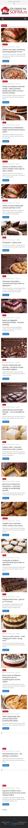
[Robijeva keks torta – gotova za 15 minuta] (14, 585)
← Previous (4, 810)
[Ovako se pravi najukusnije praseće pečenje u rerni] (14, 191)
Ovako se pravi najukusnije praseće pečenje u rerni (12, 206)
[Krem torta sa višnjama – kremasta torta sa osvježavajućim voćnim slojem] (14, 661)
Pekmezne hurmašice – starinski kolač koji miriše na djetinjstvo (13, 283)
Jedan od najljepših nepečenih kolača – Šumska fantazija (13, 322)
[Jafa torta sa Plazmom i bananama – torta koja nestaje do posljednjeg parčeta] (14, 469)
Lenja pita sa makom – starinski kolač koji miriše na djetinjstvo (13, 562)
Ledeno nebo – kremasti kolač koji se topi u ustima (12, 448)
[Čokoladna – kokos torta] (14, 228)
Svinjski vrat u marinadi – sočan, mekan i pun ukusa (12, 524)
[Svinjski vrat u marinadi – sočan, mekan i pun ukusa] (14, 509)
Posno (4, 404)
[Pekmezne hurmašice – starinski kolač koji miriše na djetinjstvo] (14, 264)
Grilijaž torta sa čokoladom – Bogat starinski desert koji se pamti (13, 129)
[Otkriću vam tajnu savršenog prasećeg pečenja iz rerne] (14, 35)
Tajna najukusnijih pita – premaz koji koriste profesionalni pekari (11, 718)
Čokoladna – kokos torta (11, 242)
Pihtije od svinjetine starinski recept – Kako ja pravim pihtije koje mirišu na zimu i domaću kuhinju (13, 89)
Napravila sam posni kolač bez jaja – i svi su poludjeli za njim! (13, 412)
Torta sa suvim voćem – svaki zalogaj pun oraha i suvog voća (13, 638)
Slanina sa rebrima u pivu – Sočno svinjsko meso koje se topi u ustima (13, 168)
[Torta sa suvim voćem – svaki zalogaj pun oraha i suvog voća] (14, 622)
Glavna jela (5, 44)
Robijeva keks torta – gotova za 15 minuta (13, 600)
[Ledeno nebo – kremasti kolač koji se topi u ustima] (14, 433)
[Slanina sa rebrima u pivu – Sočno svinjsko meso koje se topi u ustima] (14, 152)
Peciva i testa (5, 711)
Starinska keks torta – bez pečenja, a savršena (12, 755)
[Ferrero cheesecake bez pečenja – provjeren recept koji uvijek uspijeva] (14, 348)
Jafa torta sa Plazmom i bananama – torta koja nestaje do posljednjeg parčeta (11, 487)
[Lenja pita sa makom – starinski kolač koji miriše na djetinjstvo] (14, 546)
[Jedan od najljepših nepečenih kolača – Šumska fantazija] (14, 306)
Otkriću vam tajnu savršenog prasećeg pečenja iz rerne (13, 50)
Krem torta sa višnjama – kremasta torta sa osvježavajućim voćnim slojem (12, 678)
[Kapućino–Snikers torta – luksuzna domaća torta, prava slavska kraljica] (14, 776)
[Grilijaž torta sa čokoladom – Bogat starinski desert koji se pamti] (14, 113)
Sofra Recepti (12, 46)
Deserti (4, 122)
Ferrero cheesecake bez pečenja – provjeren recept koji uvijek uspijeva (12, 367)
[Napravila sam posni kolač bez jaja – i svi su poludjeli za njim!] (14, 392)
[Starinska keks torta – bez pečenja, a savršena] (14, 739)
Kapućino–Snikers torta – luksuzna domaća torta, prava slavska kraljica (14, 793)
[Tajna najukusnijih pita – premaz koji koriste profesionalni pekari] (14, 702)
